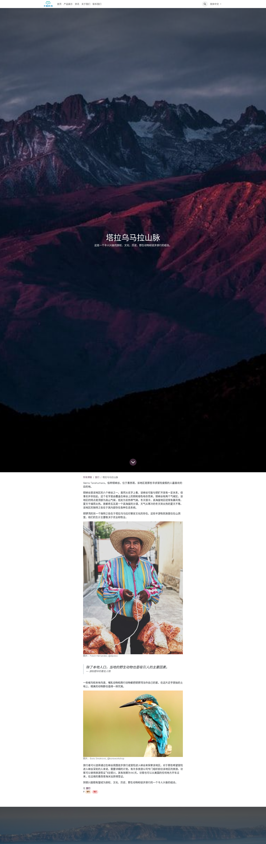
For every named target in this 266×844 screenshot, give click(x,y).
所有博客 (87, 477)
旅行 (97, 477)
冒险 (88, 792)
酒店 (95, 792)
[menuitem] (59, 4)
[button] (205, 4)
